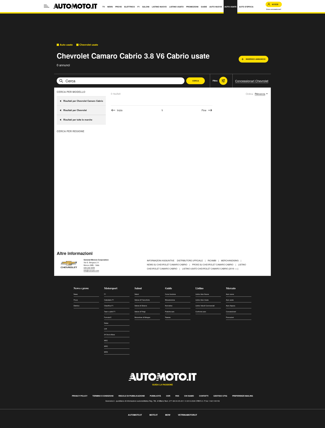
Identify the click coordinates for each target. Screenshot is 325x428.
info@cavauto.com (91, 270)
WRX (106, 352)
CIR (105, 329)
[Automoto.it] (75, 6)
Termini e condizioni (102, 396)
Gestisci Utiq (220, 396)
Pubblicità (155, 396)
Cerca (195, 80)
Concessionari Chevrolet (251, 81)
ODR (168, 396)
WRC (106, 346)
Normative (168, 306)
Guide (168, 288)
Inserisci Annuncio (256, 59)
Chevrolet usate (88, 44)
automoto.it (135, 414)
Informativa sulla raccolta (15, 426)
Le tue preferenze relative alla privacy (52, 426)
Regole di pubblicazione (131, 396)
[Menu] (46, 6)
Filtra (215, 80)
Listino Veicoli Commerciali (205, 306)
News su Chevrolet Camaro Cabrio (167, 264)
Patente (167, 317)
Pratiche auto (169, 312)
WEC (106, 340)
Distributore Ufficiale (190, 260)
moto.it (153, 414)
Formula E (107, 317)
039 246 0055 (89, 267)
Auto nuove (230, 294)
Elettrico (76, 306)
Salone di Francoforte (142, 300)
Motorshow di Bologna (142, 317)
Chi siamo (189, 396)
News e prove (81, 288)
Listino (199, 288)
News (76, 294)
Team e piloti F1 (109, 312)
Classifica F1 (108, 306)
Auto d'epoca (230, 306)
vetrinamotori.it (187, 414)
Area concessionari (273, 9)
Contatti (203, 396)
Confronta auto (201, 312)
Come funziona (170, 294)
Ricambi (212, 260)
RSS (177, 396)
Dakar (106, 323)
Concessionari (231, 312)
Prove (76, 300)
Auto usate (66, 44)
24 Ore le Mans (109, 335)
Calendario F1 (109, 300)
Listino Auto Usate (202, 300)
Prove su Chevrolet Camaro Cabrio (213, 264)
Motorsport (110, 288)
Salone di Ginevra (141, 306)
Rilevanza (260, 94)
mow (167, 414)
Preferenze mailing (242, 396)
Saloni (138, 288)
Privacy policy (79, 396)
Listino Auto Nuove (202, 294)
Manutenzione (170, 300)
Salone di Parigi (140, 312)
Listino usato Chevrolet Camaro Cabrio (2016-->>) (210, 268)
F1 (105, 294)
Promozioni (230, 317)
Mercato (231, 288)
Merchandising (230, 260)
